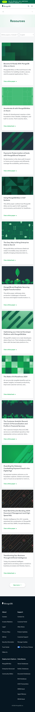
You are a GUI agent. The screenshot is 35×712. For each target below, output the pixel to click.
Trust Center (5, 647)
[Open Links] (32, 6)
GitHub (4, 637)
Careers (4, 617)
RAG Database (22, 679)
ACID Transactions (23, 684)
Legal (3, 627)
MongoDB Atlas (6, 663)
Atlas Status (21, 627)
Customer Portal (22, 622)
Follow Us (4, 652)
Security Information (8, 642)
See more (16, 585)
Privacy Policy (6, 632)
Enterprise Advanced (8, 669)
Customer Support (23, 637)
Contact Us (21, 617)
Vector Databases (23, 663)
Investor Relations (7, 622)
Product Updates (22, 632)
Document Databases (24, 674)
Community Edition (7, 674)
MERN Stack (21, 689)
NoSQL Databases (23, 669)
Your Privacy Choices (27, 647)
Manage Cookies (22, 642)
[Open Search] (28, 6)
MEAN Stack (21, 699)
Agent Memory (22, 694)
